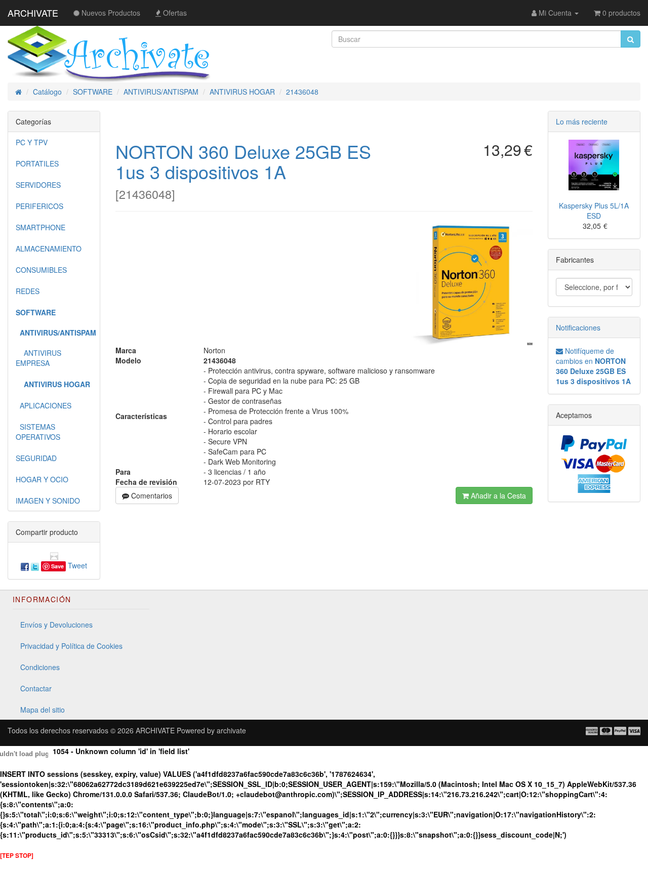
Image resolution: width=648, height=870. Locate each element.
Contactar (36, 688)
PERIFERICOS (39, 206)
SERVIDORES (38, 185)
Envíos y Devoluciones (56, 624)
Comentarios (150, 495)
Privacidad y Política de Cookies (71, 646)
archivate (231, 730)
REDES (27, 291)
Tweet (77, 565)
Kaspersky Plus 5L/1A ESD (594, 210)
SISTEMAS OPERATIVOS (38, 432)
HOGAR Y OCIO (42, 479)
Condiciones (40, 667)
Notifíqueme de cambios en (593, 366)
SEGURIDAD (36, 458)
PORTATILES (37, 163)
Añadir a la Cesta (497, 495)
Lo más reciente (582, 121)
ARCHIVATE (33, 12)
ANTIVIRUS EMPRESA (38, 358)
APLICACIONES (43, 405)
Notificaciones (578, 327)
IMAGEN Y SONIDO (48, 500)
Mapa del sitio (42, 710)
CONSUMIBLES (41, 270)
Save (57, 566)
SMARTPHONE (40, 227)
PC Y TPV (32, 142)
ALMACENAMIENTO (49, 248)
